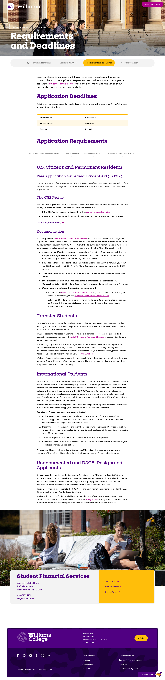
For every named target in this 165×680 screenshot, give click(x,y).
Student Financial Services (62, 83)
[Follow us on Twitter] (42, 655)
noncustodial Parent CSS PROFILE (76, 292)
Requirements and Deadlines (99, 63)
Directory (86, 660)
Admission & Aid (19, 28)
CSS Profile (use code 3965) (49, 222)
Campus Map (87, 664)
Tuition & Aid (39, 28)
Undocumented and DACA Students (122, 153)
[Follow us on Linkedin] (30, 655)
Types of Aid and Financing (39, 63)
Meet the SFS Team (129, 63)
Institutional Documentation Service (71, 238)
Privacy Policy (42, 669)
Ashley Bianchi (92, 499)
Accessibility (123, 664)
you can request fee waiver (98, 212)
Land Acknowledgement (128, 669)
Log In (50, 669)
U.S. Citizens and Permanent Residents (44, 153)
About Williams (88, 656)
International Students (93, 153)
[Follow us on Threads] (36, 655)
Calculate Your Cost (68, 63)
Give (158, 4)
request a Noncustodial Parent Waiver (92, 295)
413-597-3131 (88, 642)
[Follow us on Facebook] (18, 655)
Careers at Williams (126, 656)
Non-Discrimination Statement (131, 660)
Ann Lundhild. (87, 353)
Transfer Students (72, 153)
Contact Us (86, 669)
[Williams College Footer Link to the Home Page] (34, 638)
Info (153, 4)
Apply (147, 4)
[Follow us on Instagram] (24, 655)
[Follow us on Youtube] (49, 655)
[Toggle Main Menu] (10, 6)
